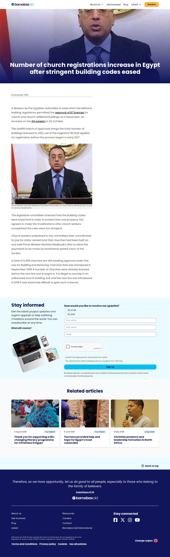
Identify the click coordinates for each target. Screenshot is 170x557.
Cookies (62, 543)
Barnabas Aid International (77, 528)
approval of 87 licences (70, 112)
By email (71, 310)
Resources (68, 513)
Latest (14, 528)
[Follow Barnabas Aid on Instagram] (130, 520)
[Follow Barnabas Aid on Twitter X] (122, 520)
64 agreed (38, 121)
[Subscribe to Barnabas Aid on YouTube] (137, 520)
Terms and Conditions (24, 543)
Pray (125, 4)
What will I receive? (21, 328)
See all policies (78, 543)
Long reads (149, 432)
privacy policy (118, 373)
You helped (50, 432)
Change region (144, 540)
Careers (66, 518)
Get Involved (113, 4)
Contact (67, 523)
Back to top (150, 466)
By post (71, 314)
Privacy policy (47, 543)
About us (16, 513)
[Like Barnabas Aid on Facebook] (115, 520)
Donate (152, 4)
